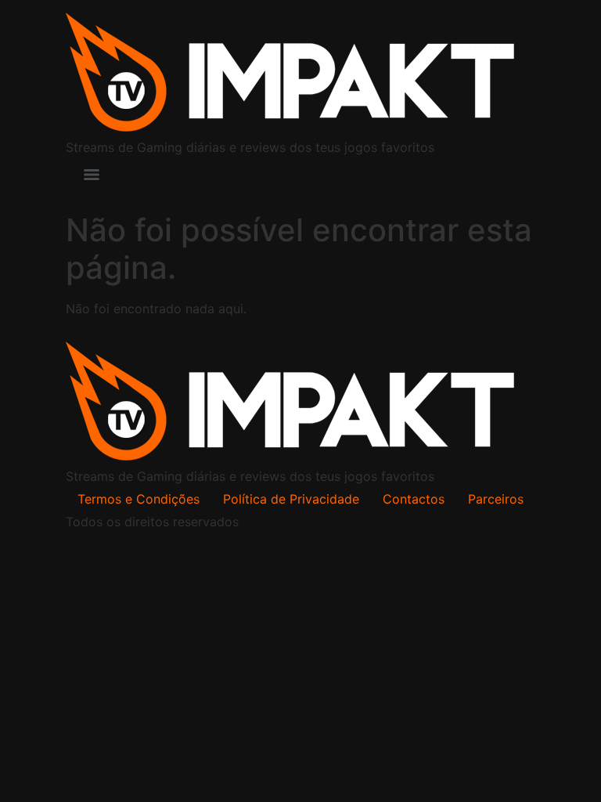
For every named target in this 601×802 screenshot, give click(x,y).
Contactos (413, 499)
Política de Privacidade (291, 499)
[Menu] (91, 174)
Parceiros (496, 499)
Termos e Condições (138, 499)
